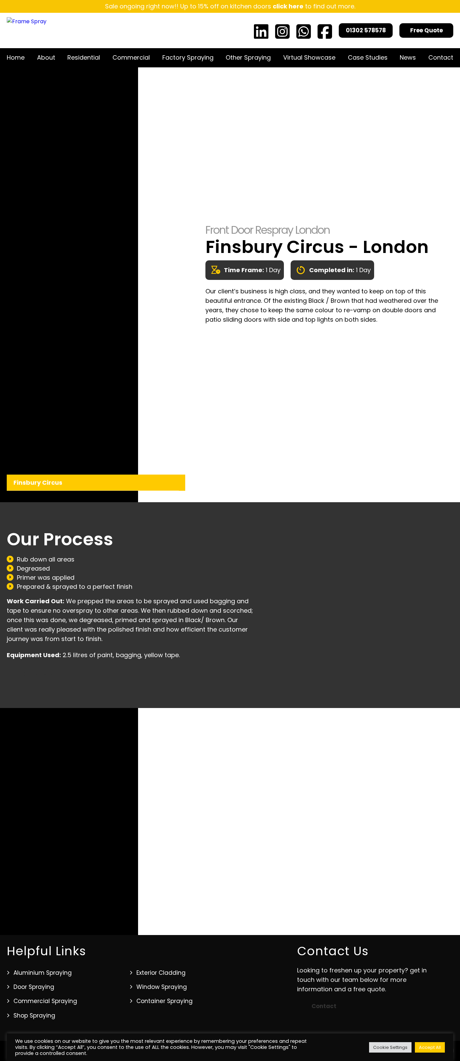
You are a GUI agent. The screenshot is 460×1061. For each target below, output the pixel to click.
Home (16, 57)
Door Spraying (33, 987)
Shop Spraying (34, 1015)
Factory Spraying (187, 57)
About (46, 57)
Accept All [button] (430, 1047)
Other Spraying (248, 57)
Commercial (131, 57)
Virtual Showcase (309, 57)
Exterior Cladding (161, 973)
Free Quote (426, 30)
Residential (83, 57)
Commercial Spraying (45, 1001)
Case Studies (368, 57)
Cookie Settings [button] (390, 1047)
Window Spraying (161, 987)
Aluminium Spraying (42, 973)
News (408, 57)
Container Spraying (164, 1001)
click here (288, 6)
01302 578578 (366, 30)
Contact (440, 57)
